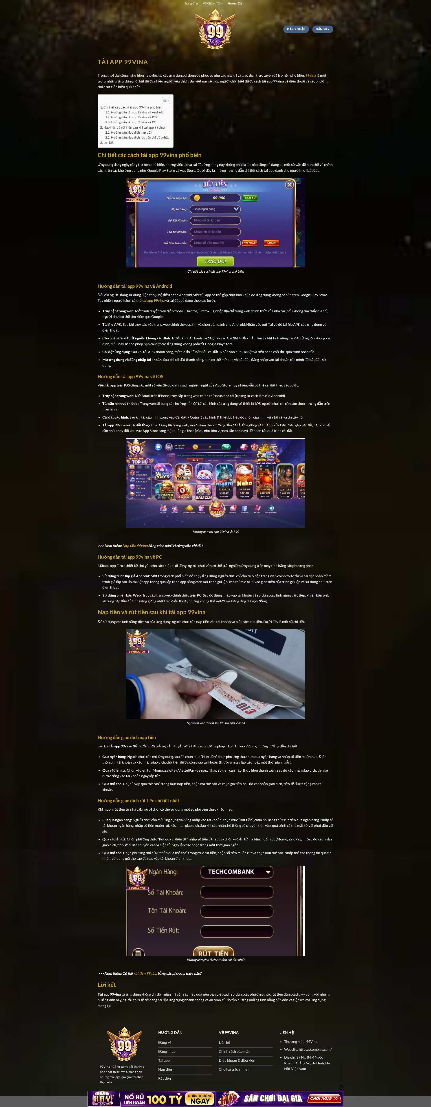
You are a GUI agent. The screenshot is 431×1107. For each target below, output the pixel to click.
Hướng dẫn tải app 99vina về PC (133, 122)
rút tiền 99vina (145, 973)
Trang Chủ (191, 3)
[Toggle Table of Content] (164, 100)
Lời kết (108, 143)
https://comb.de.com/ (315, 1049)
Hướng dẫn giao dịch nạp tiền (132, 132)
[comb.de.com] (215, 29)
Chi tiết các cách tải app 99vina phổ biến (132, 107)
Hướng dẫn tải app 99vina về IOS (134, 117)
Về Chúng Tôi (211, 3)
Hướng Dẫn (235, 3)
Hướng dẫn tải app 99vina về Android (137, 112)
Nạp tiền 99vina (134, 545)
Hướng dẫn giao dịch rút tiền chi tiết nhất (140, 137)
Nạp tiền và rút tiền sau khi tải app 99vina (134, 127)
